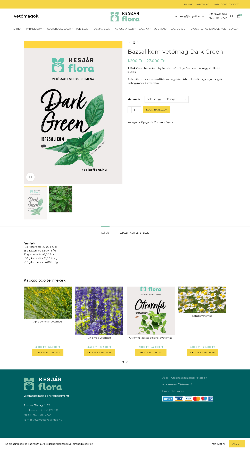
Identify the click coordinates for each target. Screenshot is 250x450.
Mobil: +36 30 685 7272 (37, 414)
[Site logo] (125, 16)
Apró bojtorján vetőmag (48, 321)
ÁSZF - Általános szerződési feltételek (184, 377)
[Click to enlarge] (30, 177)
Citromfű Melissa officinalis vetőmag (150, 337)
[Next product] (138, 43)
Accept (236, 443)
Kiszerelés (134, 99)
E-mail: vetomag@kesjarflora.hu (43, 419)
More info (219, 443)
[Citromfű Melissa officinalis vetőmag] (151, 311)
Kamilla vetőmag (202, 315)
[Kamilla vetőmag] (202, 300)
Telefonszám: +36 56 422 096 (41, 410)
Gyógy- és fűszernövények (157, 122)
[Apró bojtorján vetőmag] (48, 303)
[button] (123, 362)
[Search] (231, 16)
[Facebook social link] (178, 4)
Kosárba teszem (156, 109)
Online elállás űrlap (173, 391)
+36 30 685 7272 (217, 18)
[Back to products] (134, 43)
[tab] (105, 231)
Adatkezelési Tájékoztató (177, 384)
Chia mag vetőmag (99, 337)
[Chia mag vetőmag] (99, 311)
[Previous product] (130, 43)
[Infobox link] (189, 16)
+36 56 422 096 (218, 14)
